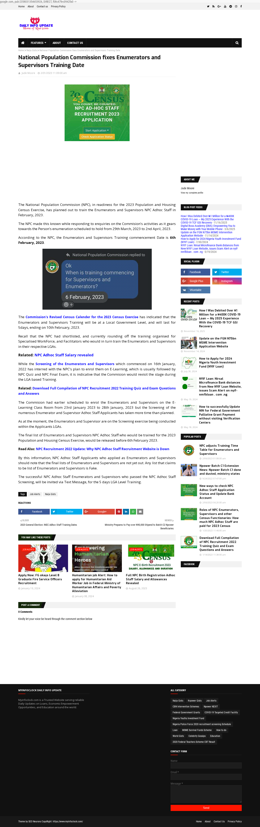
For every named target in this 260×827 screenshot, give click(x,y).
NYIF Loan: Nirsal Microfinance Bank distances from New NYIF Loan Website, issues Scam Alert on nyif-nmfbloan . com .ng (210, 248)
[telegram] (230, 6)
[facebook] (240, 6)
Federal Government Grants (186, 712)
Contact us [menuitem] (75, 42)
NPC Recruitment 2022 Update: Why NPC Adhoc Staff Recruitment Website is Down (102, 449)
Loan (175, 730)
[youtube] (225, 6)
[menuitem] (23, 43)
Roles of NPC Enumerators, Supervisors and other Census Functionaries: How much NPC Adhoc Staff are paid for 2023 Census (219, 518)
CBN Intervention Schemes (186, 706)
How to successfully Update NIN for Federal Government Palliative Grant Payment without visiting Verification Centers (219, 415)
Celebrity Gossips (197, 736)
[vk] (195, 289)
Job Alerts (35, 494)
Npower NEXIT (211, 706)
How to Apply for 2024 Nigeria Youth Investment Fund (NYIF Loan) (217, 363)
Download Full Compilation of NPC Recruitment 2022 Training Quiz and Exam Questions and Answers (219, 544)
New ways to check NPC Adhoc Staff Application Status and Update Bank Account (216, 492)
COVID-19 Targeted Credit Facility (221, 712)
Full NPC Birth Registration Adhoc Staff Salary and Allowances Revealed (150, 579)
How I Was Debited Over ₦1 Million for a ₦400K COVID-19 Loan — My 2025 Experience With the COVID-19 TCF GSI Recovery (207, 219)
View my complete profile (192, 192)
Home (21, 6)
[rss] (213, 6)
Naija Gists (31, 50)
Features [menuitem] (37, 42)
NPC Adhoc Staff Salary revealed (64, 354)
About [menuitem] (57, 42)
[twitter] (208, 6)
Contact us (42, 6)
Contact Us (219, 821)
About (31, 6)
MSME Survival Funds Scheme (197, 730)
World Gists (178, 736)
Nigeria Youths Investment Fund (188, 718)
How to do (221, 730)
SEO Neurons (34, 821)
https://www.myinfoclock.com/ (68, 821)
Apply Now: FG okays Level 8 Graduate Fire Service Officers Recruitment (40, 579)
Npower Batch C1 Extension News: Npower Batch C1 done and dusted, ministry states (220, 470)
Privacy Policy (58, 6)
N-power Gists (195, 700)
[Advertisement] (97, 173)
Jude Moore (28, 73)
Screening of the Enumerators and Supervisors (75, 364)
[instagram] (236, 6)
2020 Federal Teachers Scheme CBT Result (194, 742)
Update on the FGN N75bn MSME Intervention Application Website (217, 342)
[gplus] (219, 6)
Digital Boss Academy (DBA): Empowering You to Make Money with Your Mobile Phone (208, 227)
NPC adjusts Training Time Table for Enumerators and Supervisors (219, 450)
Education (215, 736)
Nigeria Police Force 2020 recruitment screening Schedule (202, 724)
